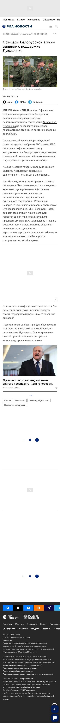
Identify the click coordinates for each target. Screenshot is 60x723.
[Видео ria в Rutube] (49, 608)
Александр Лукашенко (39, 400)
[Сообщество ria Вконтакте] (28, 608)
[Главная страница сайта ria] (16, 26)
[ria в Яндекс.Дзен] (18, 608)
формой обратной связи (28, 687)
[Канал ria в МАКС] (8, 608)
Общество (19, 624)
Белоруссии (41, 114)
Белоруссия (20, 400)
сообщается (10, 129)
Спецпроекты (9, 628)
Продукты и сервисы (40, 628)
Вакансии (7, 640)
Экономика (32, 624)
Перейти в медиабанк (34, 89)
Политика (7, 624)
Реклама (23, 628)
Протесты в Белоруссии (14, 405)
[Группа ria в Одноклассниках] (39, 608)
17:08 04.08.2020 (10, 34)
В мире (7, 400)
